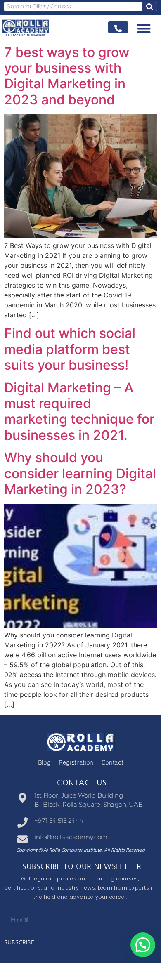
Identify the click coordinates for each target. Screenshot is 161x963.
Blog (44, 762)
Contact (112, 762)
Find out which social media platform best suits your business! (69, 349)
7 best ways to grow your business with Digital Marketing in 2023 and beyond (66, 76)
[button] (144, 28)
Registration (76, 762)
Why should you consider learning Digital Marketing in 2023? (80, 473)
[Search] (149, 6)
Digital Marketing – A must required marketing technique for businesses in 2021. (79, 411)
